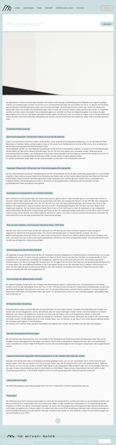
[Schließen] (113, 441)
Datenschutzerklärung (26, 442)
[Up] (58, 421)
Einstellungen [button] (79, 441)
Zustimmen (105, 441)
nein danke (91, 441)
